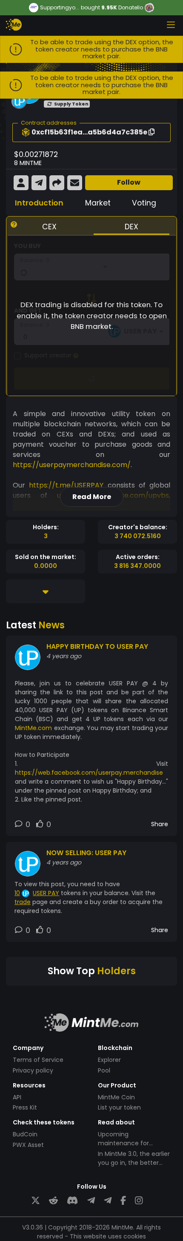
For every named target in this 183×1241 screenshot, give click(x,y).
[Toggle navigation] (170, 24)
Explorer (109, 1060)
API (17, 1097)
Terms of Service (38, 1060)
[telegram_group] (91, 1201)
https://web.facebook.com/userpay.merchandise (89, 772)
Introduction (39, 203)
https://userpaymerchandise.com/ (72, 465)
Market (98, 203)
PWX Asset (28, 1145)
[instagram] (139, 1201)
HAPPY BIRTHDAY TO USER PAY (97, 646)
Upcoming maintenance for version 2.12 (123, 1143)
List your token (119, 1107)
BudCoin (25, 1134)
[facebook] (123, 1201)
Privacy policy (33, 1070)
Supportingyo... (59, 7)
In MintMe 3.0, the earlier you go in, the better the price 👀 (134, 1163)
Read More (91, 497)
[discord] (72, 1201)
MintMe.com (33, 728)
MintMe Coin (116, 1097)
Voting (144, 203)
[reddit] (53, 1201)
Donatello (130, 7)
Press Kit (25, 1107)
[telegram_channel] (108, 1201)
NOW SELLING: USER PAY (86, 853)
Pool (104, 1070)
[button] (25, 132)
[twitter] (35, 1201)
